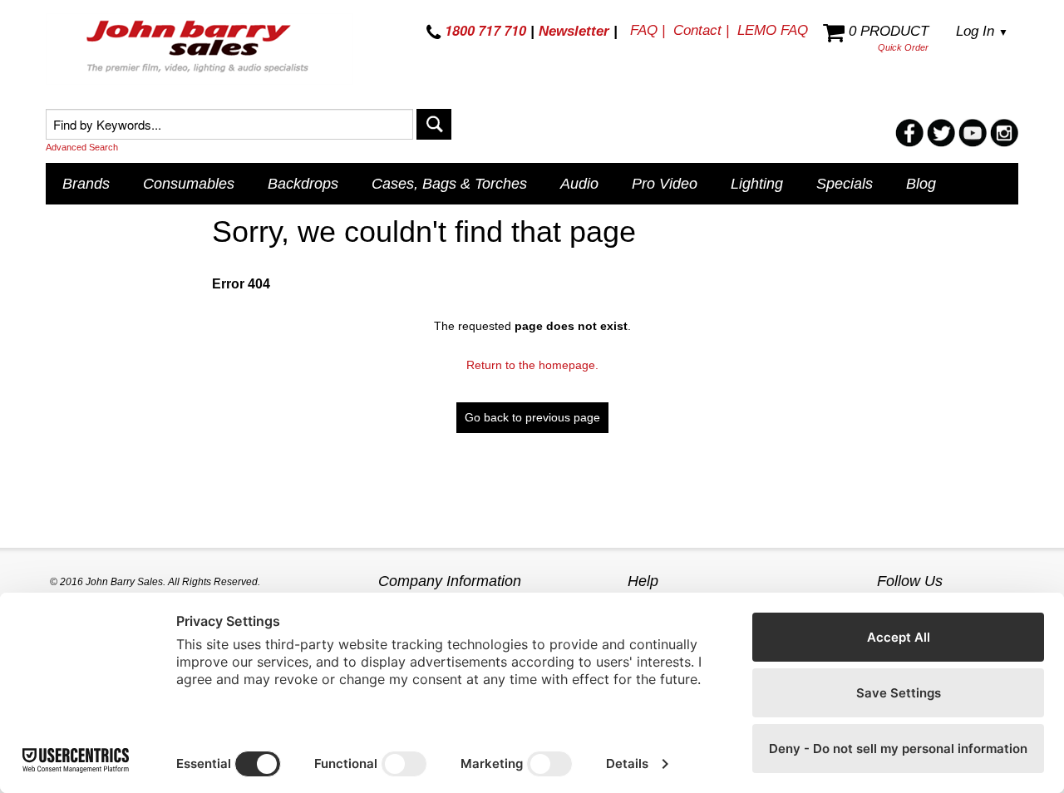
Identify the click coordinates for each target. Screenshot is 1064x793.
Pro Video (664, 183)
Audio (579, 183)
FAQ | (647, 30)
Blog (921, 183)
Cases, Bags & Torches (449, 183)
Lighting (757, 183)
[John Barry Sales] (199, 49)
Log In (982, 31)
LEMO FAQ (772, 30)
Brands (86, 183)
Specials (844, 183)
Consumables (188, 183)
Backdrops (303, 183)
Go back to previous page (532, 417)
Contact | (701, 30)
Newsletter (574, 31)
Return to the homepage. (532, 365)
